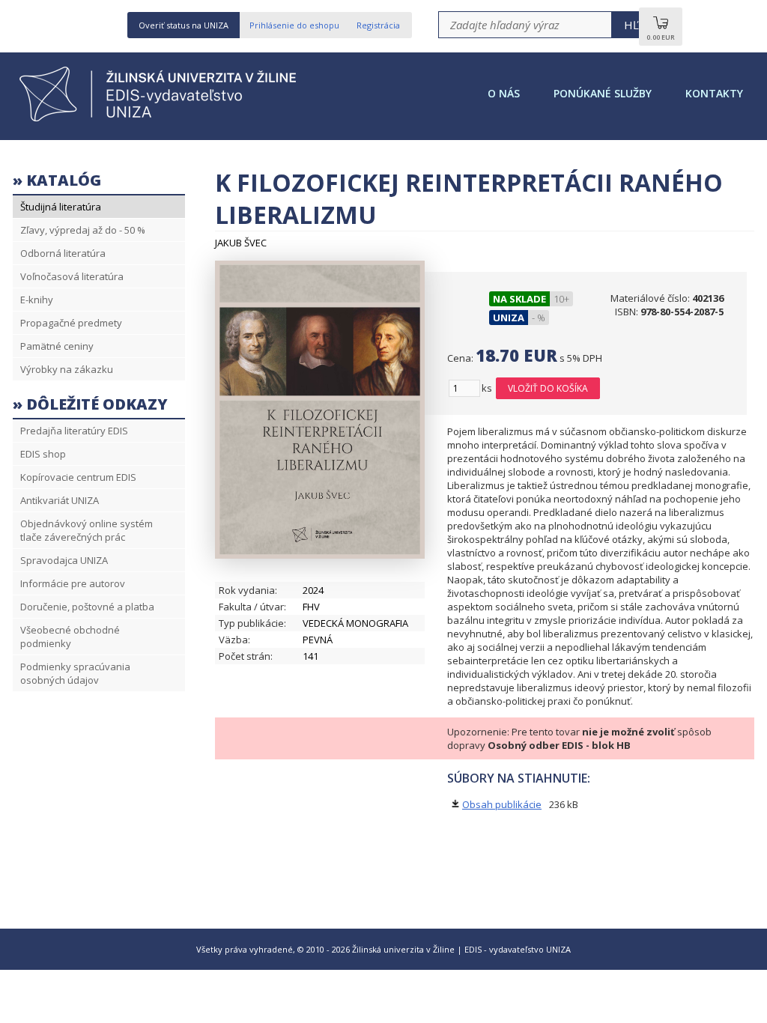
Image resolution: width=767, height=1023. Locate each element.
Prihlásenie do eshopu (294, 25)
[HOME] (162, 120)
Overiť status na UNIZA (183, 25)
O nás (504, 93)
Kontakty (714, 93)
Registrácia (378, 25)
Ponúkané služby (603, 93)
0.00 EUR (660, 37)
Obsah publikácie (502, 804)
